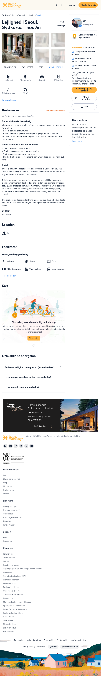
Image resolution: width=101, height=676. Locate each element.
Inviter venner (8, 525)
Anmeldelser (56, 67)
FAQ (5, 537)
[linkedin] (21, 446)
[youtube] (31, 446)
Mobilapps (7, 486)
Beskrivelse (10, 67)
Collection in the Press (12, 591)
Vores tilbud (8, 572)
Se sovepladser (9, 100)
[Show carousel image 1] (42, 40)
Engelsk (30, 116)
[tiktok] (16, 446)
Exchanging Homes (11, 587)
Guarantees (8, 598)
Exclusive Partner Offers (13, 613)
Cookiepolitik (62, 640)
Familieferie (8, 554)
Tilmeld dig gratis (88, 5)
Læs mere (77, 141)
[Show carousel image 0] (17, 48)
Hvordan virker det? (11, 510)
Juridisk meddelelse (78, 640)
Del (86, 106)
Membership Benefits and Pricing (17, 602)
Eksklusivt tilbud (9, 583)
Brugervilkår (19, 640)
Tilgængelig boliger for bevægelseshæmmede (22, 569)
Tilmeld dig (33, 338)
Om (4, 475)
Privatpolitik (48, 640)
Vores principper (10, 506)
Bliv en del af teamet (11, 479)
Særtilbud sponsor (11, 580)
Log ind (72, 5)
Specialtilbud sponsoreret (14, 606)
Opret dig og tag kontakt (84, 89)
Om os (6, 561)
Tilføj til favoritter (86, 98)
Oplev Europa (9, 558)
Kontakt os (7, 541)
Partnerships (8, 631)
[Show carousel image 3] (42, 56)
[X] (26, 446)
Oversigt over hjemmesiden (33, 647)
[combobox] (53, 647)
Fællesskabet (8, 490)
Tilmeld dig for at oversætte (55, 110)
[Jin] (77, 22)
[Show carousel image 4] (58, 56)
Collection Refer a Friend (13, 595)
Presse (6, 494)
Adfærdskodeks (34, 640)
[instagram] (10, 446)
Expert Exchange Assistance (15, 609)
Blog (5, 483)
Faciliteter (27, 67)
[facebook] (5, 446)
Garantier (7, 521)
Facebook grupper (11, 565)
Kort (41, 67)
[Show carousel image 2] (58, 40)
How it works (8, 617)
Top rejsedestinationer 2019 (14, 576)
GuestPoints (8, 514)
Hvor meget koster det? (12, 517)
